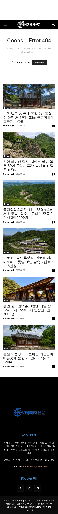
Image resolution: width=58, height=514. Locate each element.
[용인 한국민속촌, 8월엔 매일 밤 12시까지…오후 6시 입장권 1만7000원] (29, 289)
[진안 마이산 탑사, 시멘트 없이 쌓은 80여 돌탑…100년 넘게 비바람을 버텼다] (29, 145)
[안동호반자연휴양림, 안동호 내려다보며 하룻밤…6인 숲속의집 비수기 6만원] (29, 241)
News (6, 108)
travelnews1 (8, 126)
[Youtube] (37, 488)
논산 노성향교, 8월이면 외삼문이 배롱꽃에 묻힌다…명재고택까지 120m (28, 358)
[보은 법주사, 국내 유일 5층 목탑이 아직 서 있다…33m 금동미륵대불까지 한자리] (29, 96)
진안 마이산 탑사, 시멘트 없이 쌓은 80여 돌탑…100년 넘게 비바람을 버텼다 (28, 166)
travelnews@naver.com (35, 466)
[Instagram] (29, 488)
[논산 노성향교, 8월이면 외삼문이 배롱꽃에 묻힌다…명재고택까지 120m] (29, 337)
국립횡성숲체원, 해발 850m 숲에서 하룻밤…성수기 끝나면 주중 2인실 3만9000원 (28, 214)
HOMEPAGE (39, 62)
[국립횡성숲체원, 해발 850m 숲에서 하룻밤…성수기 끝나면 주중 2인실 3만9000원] (29, 193)
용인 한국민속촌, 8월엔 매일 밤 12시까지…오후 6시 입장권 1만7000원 (27, 310)
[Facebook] (20, 488)
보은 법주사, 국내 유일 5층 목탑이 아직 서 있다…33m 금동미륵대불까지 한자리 (28, 117)
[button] (5, 24)
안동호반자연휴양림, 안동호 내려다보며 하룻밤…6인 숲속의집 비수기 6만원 (29, 262)
